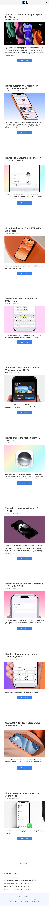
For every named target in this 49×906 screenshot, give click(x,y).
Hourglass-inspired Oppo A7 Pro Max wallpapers (16, 886)
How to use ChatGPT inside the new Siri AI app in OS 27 (23, 159)
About (12, 899)
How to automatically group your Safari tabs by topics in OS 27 (21, 87)
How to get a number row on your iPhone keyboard (21, 655)
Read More (24, 60)
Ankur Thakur (8, 90)
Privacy (28, 899)
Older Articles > (24, 864)
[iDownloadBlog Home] (25, 2)
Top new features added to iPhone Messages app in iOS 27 (22, 368)
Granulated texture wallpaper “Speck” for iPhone (16, 877)
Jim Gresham (8, 19)
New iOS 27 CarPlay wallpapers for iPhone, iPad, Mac (22, 724)
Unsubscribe (35, 899)
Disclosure (23, 899)
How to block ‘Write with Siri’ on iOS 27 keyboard (16, 889)
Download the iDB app (24, 896)
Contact (17, 899)
